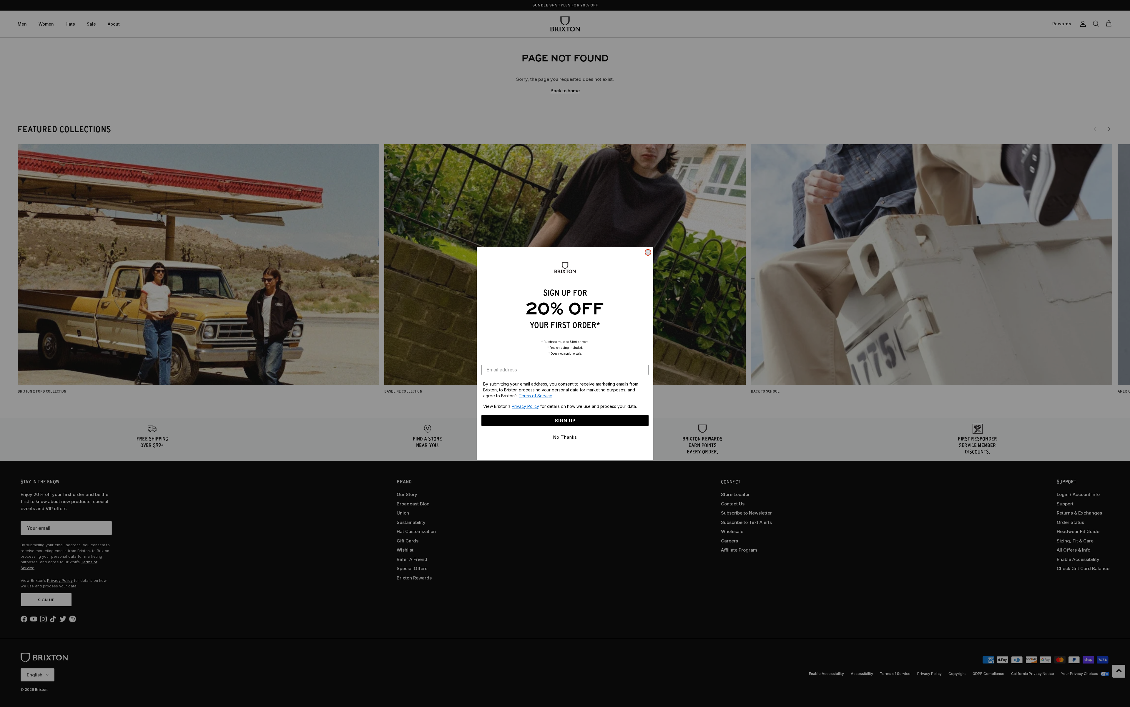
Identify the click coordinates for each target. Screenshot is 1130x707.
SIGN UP (565, 420)
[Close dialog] (648, 252)
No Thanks (565, 437)
